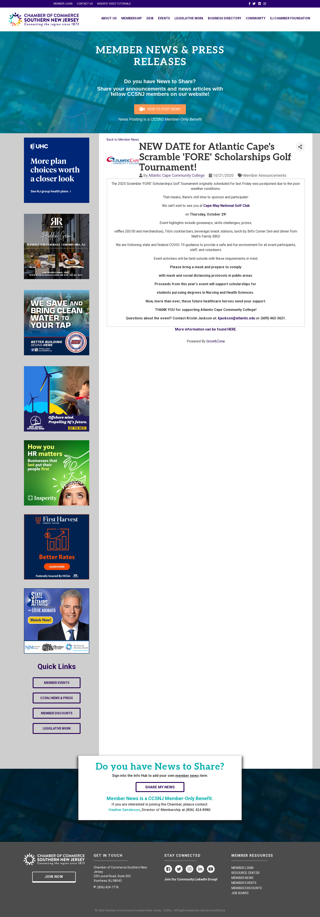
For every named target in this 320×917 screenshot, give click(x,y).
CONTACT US (85, 3)
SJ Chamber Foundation (290, 18)
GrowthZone (215, 341)
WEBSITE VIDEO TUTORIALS (114, 3)
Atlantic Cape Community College (176, 175)
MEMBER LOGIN (63, 3)
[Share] (300, 147)
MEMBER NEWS (242, 878)
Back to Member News (123, 140)
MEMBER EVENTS (244, 883)
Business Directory (224, 18)
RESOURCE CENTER (245, 873)
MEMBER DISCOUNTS (246, 888)
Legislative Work (189, 18)
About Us (109, 18)
